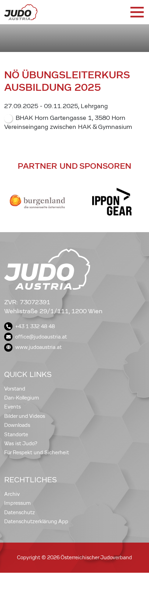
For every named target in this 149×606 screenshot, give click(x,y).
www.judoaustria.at (38, 347)
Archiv (12, 494)
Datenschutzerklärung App (36, 521)
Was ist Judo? (20, 443)
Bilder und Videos (24, 416)
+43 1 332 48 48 (35, 326)
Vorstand (14, 389)
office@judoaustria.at (41, 337)
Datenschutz (19, 512)
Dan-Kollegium (21, 398)
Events (12, 407)
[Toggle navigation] (136, 12)
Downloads (17, 425)
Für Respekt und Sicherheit (36, 452)
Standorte (16, 434)
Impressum (17, 503)
